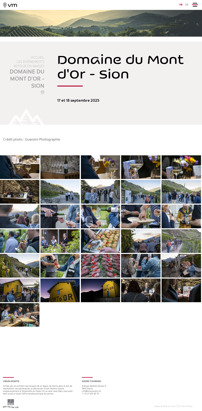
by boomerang (185, 406)
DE (186, 5)
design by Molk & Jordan (165, 406)
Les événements (30, 62)
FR (181, 5)
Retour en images (29, 66)
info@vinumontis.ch (91, 391)
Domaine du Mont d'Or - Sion (27, 79)
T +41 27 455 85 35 (90, 394)
